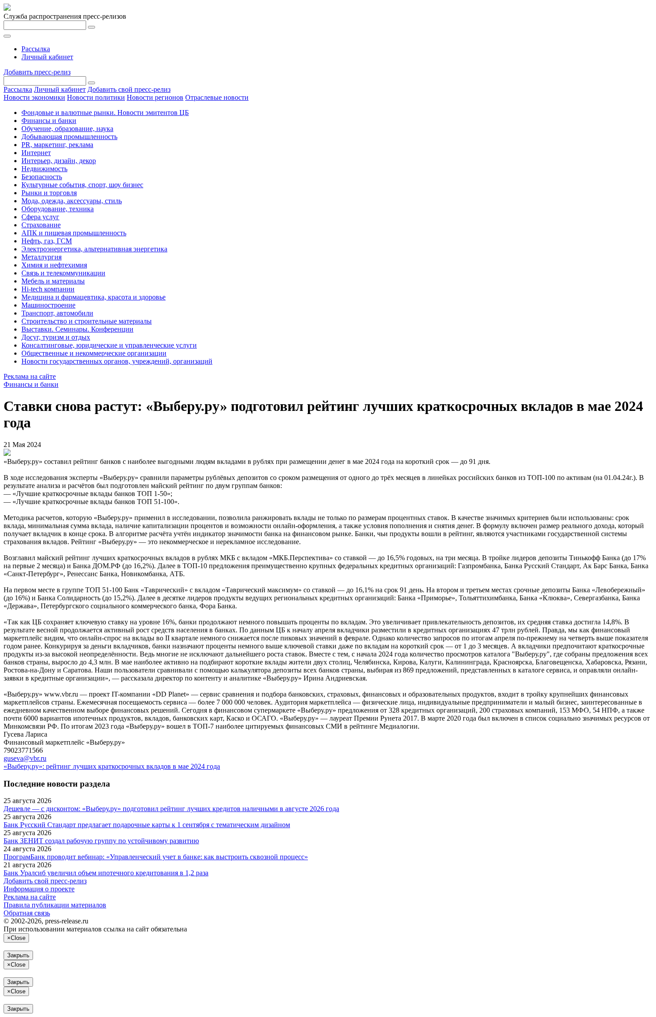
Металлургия (41, 257)
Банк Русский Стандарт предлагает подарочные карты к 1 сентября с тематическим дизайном (147, 824)
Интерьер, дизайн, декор (58, 160)
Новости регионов (155, 97)
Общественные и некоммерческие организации (93, 353)
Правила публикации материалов (55, 905)
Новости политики (96, 97)
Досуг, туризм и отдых (55, 337)
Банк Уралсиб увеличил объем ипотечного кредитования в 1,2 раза (106, 873)
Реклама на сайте (30, 376)
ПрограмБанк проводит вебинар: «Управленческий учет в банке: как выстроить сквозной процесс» (156, 857)
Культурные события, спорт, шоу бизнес (82, 185)
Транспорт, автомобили (57, 313)
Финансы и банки (48, 120)
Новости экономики (34, 97)
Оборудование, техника (57, 209)
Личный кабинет (47, 57)
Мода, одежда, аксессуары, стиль (71, 201)
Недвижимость (44, 168)
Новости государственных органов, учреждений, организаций (116, 361)
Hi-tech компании (48, 289)
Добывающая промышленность (69, 136)
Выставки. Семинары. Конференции (77, 329)
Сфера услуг (40, 217)
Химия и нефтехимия (54, 265)
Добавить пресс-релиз (37, 72)
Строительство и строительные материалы (86, 321)
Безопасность (41, 176)
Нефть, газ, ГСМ (46, 241)
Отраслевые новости (217, 97)
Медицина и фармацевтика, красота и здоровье (93, 297)
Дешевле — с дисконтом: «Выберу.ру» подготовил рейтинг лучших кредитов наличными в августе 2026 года (171, 808)
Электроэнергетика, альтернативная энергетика (94, 249)
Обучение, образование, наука (67, 128)
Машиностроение (48, 305)
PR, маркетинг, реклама (57, 144)
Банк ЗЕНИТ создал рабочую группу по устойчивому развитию (101, 841)
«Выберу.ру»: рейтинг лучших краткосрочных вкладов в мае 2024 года (112, 766)
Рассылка (35, 49)
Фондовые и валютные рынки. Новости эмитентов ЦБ (105, 112)
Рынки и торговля (49, 193)
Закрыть (18, 955)
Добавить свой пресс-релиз (128, 89)
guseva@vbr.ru (25, 758)
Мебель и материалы (53, 281)
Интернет (36, 152)
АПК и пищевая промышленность (73, 233)
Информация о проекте (39, 889)
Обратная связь (27, 913)
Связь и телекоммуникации (63, 273)
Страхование (41, 225)
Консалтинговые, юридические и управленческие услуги (109, 345)
